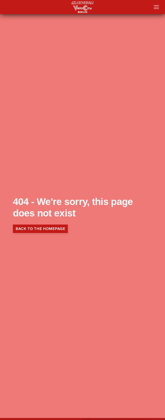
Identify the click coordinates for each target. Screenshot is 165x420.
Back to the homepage (40, 228)
